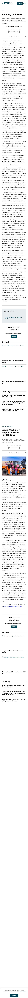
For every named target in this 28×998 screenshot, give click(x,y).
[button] (3, 3)
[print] (25, 36)
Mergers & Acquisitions (7, 426)
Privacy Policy (22, 991)
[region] (14, 993)
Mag (3, 10)
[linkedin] (11, 36)
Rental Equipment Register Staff (14, 26)
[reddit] (16, 36)
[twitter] (14, 36)
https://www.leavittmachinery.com (12, 606)
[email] (18, 36)
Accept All (14, 995)
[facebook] (9, 36)
